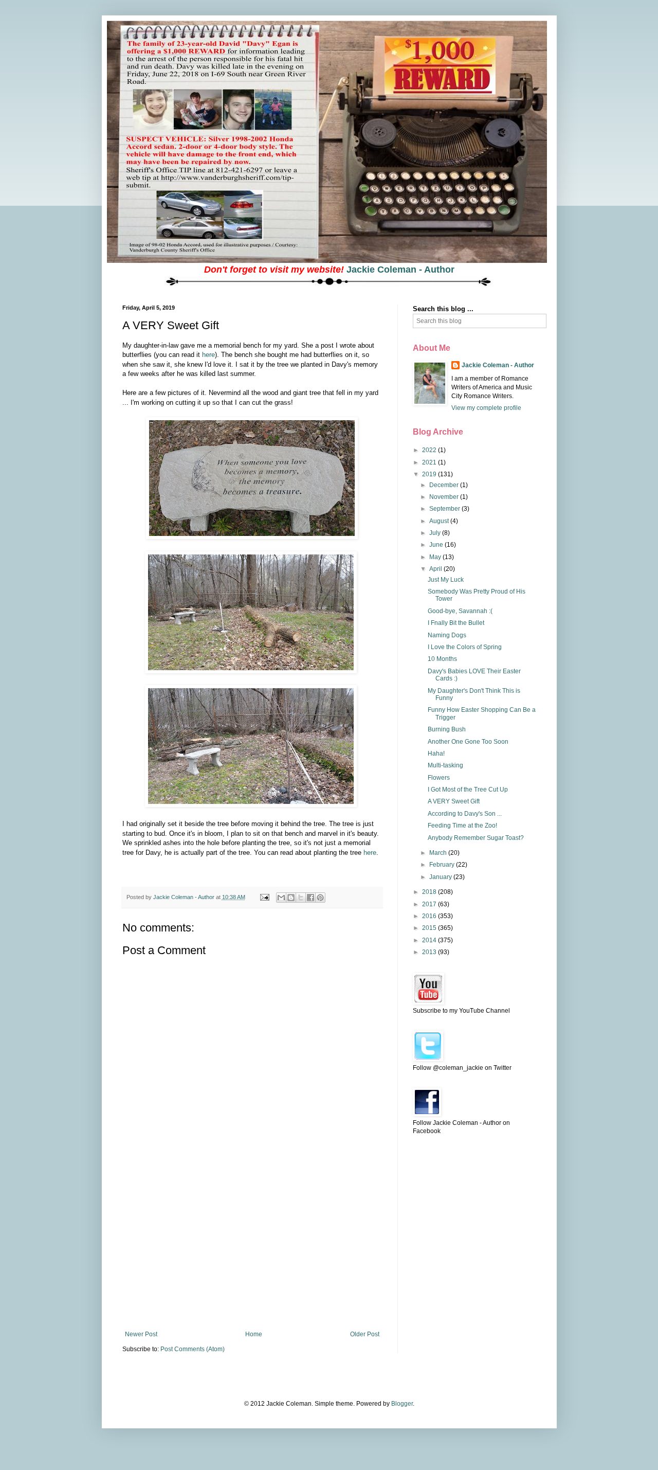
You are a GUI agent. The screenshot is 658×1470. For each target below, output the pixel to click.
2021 (430, 462)
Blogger (402, 1403)
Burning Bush (447, 729)
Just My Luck (446, 579)
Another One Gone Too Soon (468, 741)
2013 (430, 952)
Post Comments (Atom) (192, 1349)
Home (253, 1334)
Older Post (364, 1334)
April (436, 568)
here (208, 354)
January (441, 877)
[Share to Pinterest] (320, 897)
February (442, 864)
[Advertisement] (252, 1253)
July (435, 532)
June (437, 544)
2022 (430, 450)
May (436, 557)
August (439, 521)
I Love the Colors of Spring (465, 647)
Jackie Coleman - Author (400, 269)
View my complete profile (486, 407)
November (444, 496)
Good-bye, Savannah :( (460, 611)
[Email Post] (264, 897)
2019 (430, 474)
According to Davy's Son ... (465, 813)
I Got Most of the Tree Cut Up (468, 789)
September (445, 508)
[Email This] (281, 897)
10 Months (442, 658)
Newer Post (141, 1334)
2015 (430, 927)
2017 (430, 904)
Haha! (436, 753)
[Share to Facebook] (310, 897)
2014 (430, 940)
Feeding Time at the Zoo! (462, 825)
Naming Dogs (447, 635)
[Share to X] (301, 897)
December (444, 485)
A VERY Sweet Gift (454, 801)
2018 (430, 891)
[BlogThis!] (291, 897)
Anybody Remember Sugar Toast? (476, 837)
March (438, 852)
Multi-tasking (445, 765)
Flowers (439, 777)
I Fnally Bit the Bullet (456, 622)
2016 (430, 916)
